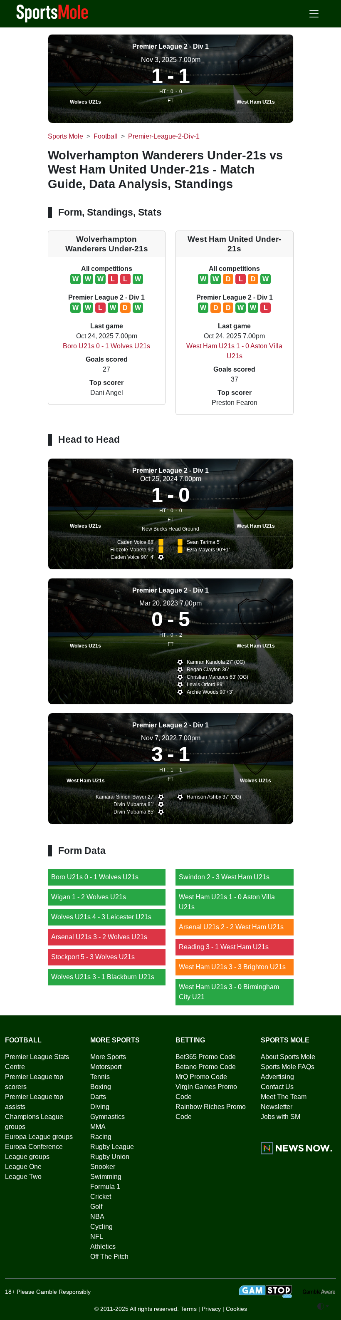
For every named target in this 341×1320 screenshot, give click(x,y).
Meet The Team (283, 1096)
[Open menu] (314, 13)
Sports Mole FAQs (287, 1066)
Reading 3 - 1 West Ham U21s (224, 946)
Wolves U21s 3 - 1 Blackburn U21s (102, 976)
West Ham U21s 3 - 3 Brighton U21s (232, 966)
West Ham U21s (256, 102)
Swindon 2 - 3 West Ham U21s (224, 877)
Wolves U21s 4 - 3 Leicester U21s (101, 917)
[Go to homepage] (52, 13)
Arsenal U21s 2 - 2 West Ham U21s (231, 926)
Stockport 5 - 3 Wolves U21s (93, 956)
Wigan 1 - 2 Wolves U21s (88, 897)
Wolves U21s (85, 102)
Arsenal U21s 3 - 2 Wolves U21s (99, 936)
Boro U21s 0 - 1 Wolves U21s (106, 346)
